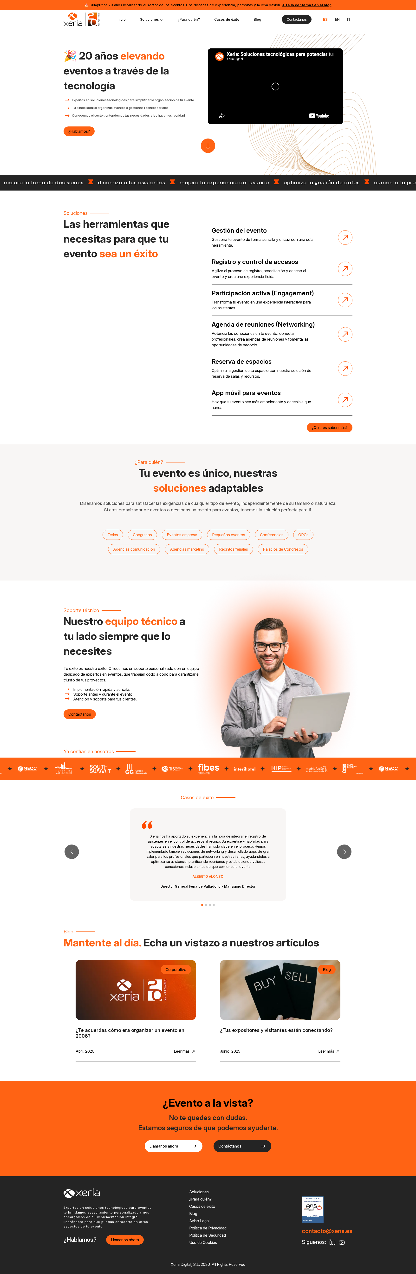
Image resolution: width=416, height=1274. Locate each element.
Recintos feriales (233, 549)
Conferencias (271, 534)
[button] (344, 852)
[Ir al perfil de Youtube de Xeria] (275, 86)
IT (349, 19)
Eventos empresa (182, 534)
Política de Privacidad (208, 1228)
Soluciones (150, 19)
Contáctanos (297, 19)
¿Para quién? (189, 19)
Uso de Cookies (203, 1242)
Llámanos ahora (164, 1146)
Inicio (121, 19)
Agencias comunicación (134, 549)
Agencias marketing (187, 549)
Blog (257, 19)
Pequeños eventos (228, 534)
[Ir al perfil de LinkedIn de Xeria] (332, 1242)
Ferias (113, 534)
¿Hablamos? (79, 131)
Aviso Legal (199, 1220)
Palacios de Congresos (283, 549)
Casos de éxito (226, 19)
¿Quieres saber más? (330, 427)
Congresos (142, 534)
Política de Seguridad (207, 1235)
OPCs (303, 534)
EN (337, 19)
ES (325, 19)
